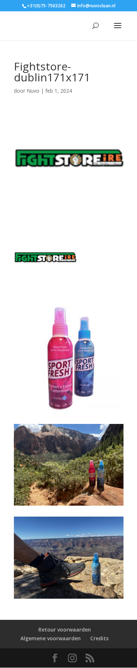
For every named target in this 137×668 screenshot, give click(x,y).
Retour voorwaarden (64, 629)
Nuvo (33, 90)
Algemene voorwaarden (50, 638)
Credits (99, 638)
